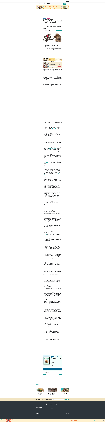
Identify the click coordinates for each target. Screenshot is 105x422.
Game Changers (56, 403)
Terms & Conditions (67, 413)
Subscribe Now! (64, 3)
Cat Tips (46, 404)
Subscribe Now (74, 420)
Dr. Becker (47, 28)
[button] (64, 1)
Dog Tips (46, 403)
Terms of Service (54, 67)
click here (45, 408)
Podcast (56, 404)
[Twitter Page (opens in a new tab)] (49, 401)
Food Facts (51, 404)
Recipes (51, 403)
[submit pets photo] (52, 7)
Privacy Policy (52, 67)
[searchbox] (60, 1)
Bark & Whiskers (37, 413)
